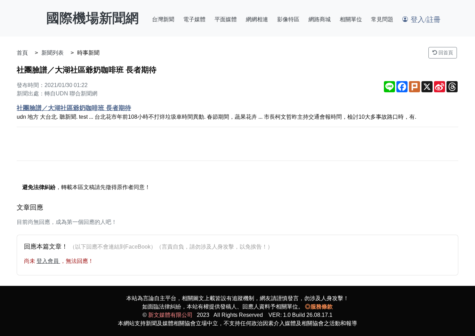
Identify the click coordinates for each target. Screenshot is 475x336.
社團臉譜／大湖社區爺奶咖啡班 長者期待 (74, 107)
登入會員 (48, 261)
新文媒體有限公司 (170, 315)
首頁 (22, 53)
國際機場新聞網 (92, 18)
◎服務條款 (319, 307)
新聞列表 (52, 53)
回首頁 (445, 52)
